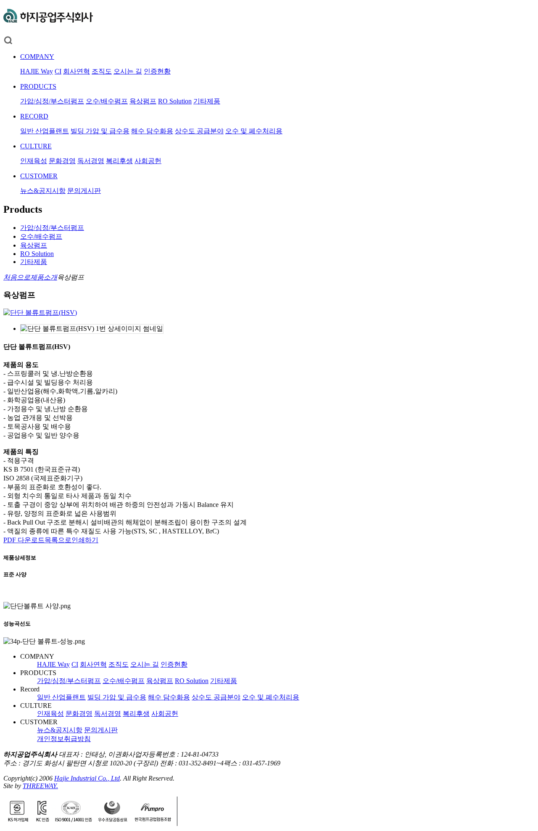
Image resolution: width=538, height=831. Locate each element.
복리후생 (119, 160)
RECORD (34, 116)
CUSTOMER (39, 175)
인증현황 (157, 71)
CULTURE (36, 146)
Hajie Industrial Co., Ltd (87, 778)
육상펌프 (142, 101)
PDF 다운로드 (24, 539)
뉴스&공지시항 (43, 190)
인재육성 (33, 160)
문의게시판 (84, 190)
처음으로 (16, 277)
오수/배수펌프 (107, 101)
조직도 (102, 71)
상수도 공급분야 (199, 131)
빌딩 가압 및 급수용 (100, 131)
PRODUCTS (38, 86)
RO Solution (175, 101)
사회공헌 (147, 160)
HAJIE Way (36, 71)
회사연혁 (76, 71)
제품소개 (43, 277)
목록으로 (58, 539)
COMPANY (37, 56)
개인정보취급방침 (64, 738)
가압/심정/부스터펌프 (52, 101)
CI (58, 71)
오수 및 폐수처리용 (253, 131)
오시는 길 (127, 71)
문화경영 (62, 160)
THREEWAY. (40, 785)
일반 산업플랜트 (44, 131)
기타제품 (206, 101)
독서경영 (90, 160)
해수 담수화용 (152, 131)
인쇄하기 (84, 539)
